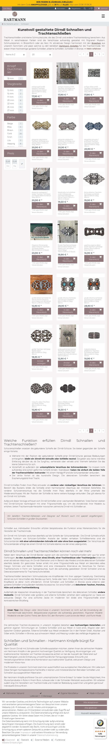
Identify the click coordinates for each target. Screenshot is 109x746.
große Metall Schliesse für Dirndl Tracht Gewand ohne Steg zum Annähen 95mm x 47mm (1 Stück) (41, 300)
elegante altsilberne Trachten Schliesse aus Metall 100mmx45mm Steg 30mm (66, 142)
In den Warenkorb (41, 101)
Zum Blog (7, 8)
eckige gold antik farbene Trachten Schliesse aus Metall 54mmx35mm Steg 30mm (39, 90)
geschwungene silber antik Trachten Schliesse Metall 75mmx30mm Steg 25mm (93, 247)
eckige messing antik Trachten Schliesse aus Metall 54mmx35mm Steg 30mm (66, 89)
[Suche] (84, 9)
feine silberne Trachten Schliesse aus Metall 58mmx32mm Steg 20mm (93, 194)
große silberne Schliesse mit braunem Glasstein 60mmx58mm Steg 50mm (93, 300)
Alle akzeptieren (90, 702)
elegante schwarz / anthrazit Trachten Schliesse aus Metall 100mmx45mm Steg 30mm (91, 143)
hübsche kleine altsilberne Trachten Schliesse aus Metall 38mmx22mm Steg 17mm (91, 352)
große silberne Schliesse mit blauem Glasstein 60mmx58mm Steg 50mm (67, 300)
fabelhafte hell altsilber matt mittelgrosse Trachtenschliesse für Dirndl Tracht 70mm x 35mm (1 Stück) (66, 195)
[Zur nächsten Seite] (103, 54)
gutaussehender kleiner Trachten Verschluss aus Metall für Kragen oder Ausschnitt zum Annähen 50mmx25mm (67, 352)
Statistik (25, 740)
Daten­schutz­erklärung (47, 735)
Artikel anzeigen (41, 362)
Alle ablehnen (91, 708)
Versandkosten (37, 108)
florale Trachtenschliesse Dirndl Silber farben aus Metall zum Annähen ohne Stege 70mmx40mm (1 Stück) (67, 248)
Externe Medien (42, 740)
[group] (41, 73)
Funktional (60, 740)
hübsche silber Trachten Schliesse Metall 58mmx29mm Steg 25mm (41, 404)
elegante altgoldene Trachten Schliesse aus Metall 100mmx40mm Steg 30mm (40, 142)
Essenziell (10, 740)
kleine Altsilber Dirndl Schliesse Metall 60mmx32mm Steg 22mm (66, 404)
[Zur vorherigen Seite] (80, 54)
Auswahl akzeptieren (90, 713)
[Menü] (104, 719)
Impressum (25, 732)
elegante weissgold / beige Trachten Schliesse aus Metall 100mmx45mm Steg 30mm (41, 194)
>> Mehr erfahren (92, 49)
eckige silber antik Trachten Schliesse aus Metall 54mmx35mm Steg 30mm (92, 89)
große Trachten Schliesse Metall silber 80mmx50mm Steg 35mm (41, 351)
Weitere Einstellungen (12, 742)
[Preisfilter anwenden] (22, 163)
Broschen (96, 43)
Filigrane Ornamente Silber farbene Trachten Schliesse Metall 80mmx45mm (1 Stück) (40, 247)
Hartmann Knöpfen (69, 46)
